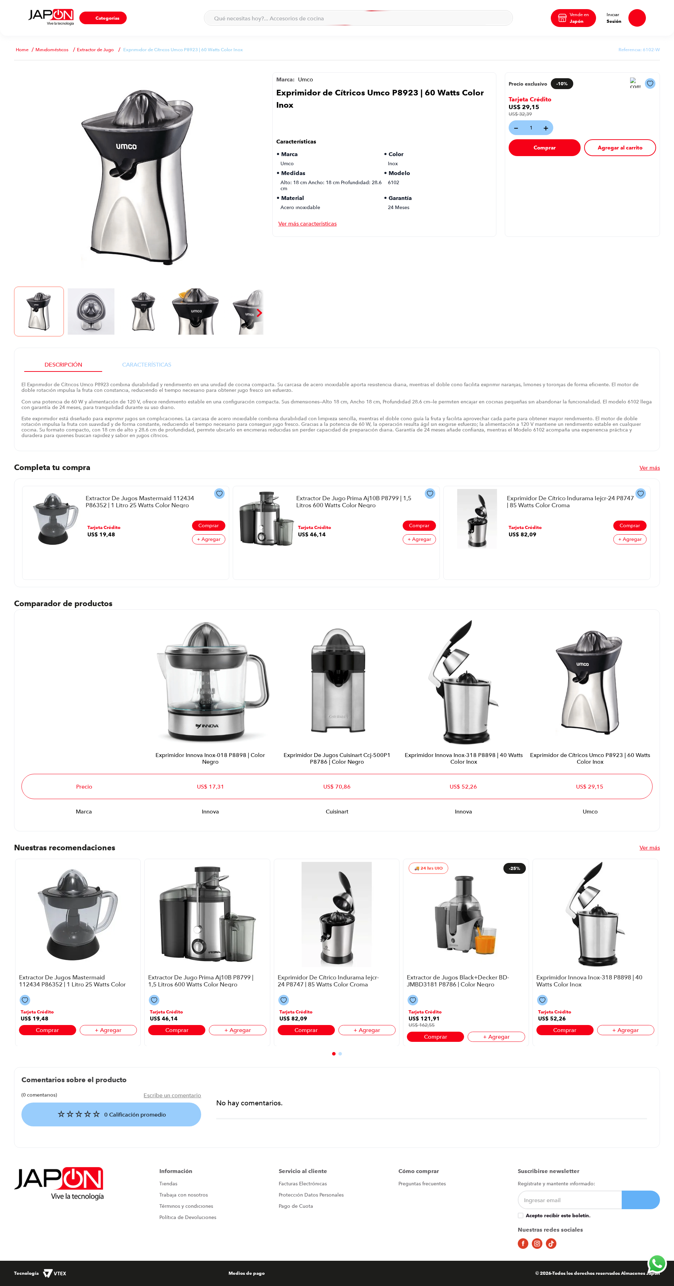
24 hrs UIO (432, 868)
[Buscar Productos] (503, 18)
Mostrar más (307, 223)
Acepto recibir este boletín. (558, 1215)
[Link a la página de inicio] (22, 49)
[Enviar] (641, 1200)
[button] (103, 18)
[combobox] (358, 18)
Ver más (650, 467)
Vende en (579, 14)
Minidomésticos (51, 49)
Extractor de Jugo (95, 49)
